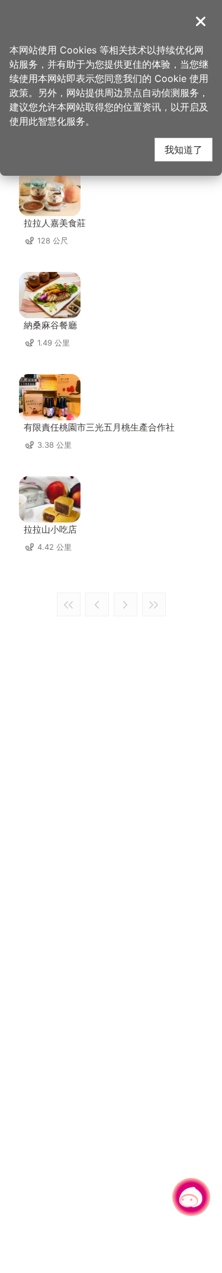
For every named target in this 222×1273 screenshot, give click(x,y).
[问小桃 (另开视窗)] (191, 1197)
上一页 (97, 604)
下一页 (125, 604)
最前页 (69, 604)
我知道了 (183, 149)
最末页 (154, 604)
